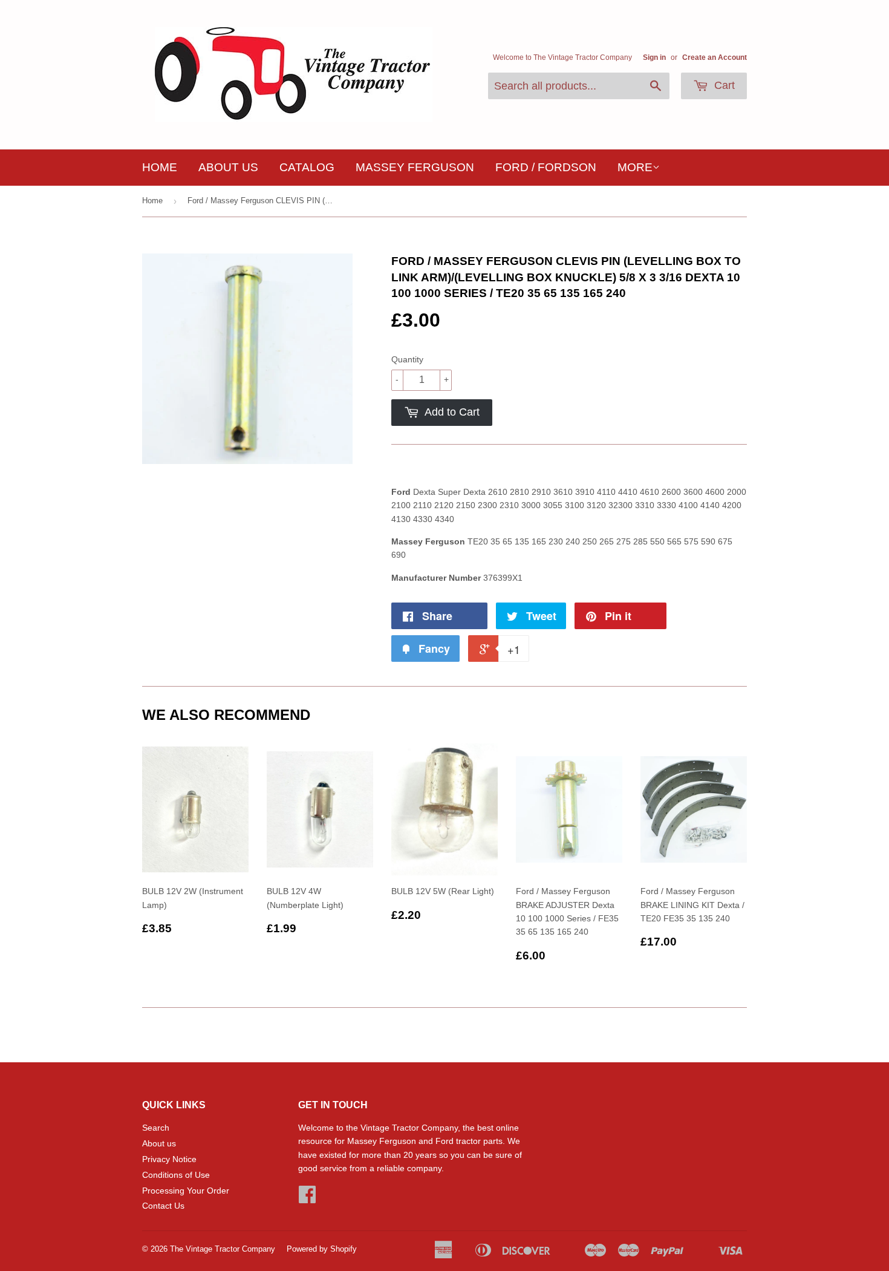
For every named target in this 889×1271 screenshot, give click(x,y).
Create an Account (714, 57)
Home (159, 167)
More (635, 167)
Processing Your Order (185, 1190)
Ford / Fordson (545, 167)
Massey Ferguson (415, 167)
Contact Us (163, 1206)
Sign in (654, 57)
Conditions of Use (176, 1175)
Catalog (306, 167)
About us (228, 167)
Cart (723, 85)
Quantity (407, 359)
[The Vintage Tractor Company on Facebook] (307, 1198)
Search (155, 1127)
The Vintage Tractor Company (222, 1248)
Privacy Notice (169, 1159)
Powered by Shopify (322, 1248)
